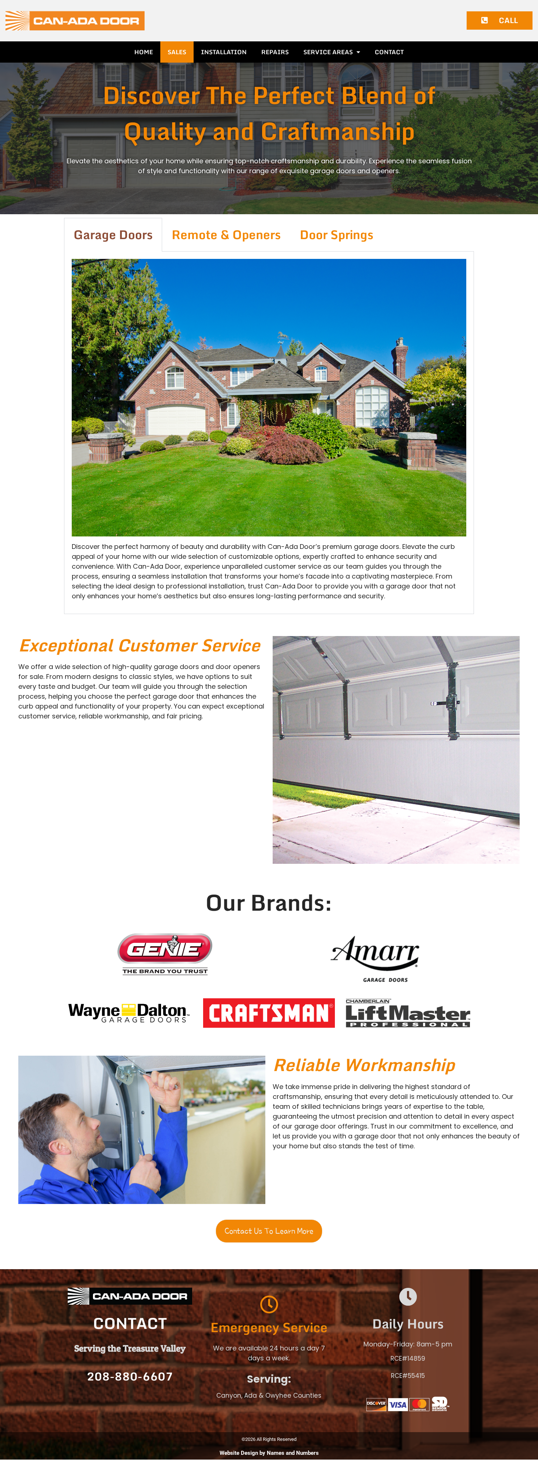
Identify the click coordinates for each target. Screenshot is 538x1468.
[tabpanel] (269, 433)
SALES (177, 52)
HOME (143, 52)
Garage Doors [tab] (113, 234)
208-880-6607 (130, 1376)
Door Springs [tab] (336, 234)
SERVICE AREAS (328, 52)
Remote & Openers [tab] (226, 234)
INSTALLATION (224, 52)
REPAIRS (275, 52)
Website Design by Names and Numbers (269, 1453)
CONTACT (389, 52)
